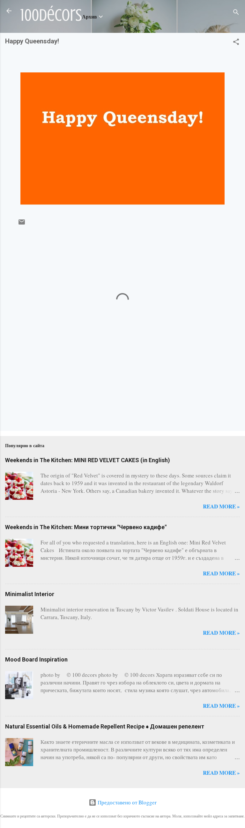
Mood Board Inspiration (36, 659)
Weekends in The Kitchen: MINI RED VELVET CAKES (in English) (87, 460)
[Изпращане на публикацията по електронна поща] (22, 223)
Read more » (221, 506)
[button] (236, 43)
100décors (51, 15)
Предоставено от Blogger (126, 802)
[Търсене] (236, 13)
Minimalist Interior (29, 594)
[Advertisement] (25, 399)
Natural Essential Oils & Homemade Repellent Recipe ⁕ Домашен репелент (104, 726)
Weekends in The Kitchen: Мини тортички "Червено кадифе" (86, 527)
